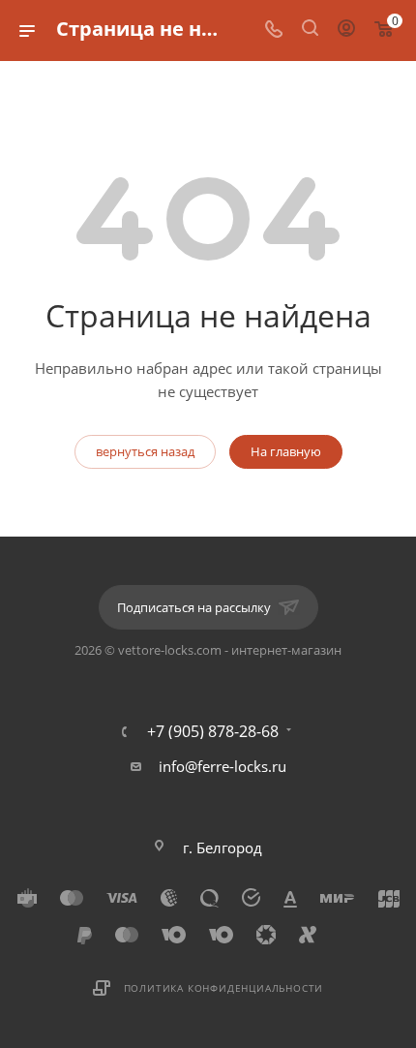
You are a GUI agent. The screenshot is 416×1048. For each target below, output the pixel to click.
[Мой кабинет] (346, 30)
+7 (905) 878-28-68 (213, 731)
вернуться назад (145, 451)
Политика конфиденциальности (224, 988)
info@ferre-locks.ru (222, 766)
